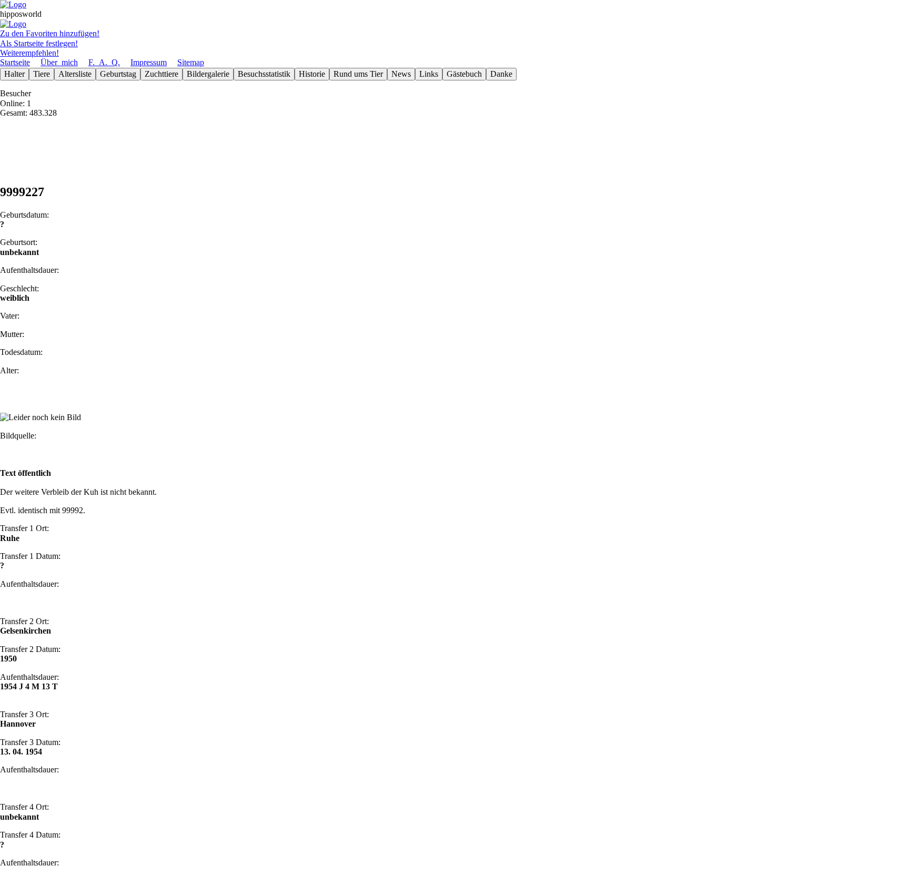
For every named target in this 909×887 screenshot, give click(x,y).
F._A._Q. (104, 62)
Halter (14, 73)
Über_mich (59, 62)
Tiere (41, 73)
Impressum (148, 62)
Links (428, 73)
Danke (501, 73)
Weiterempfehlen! (29, 52)
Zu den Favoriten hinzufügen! (49, 33)
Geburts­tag (118, 73)
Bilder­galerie (208, 73)
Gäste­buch (464, 73)
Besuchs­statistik (264, 73)
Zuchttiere (161, 73)
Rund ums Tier (358, 73)
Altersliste (75, 73)
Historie (312, 73)
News (401, 73)
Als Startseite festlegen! (39, 43)
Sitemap (190, 62)
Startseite (15, 62)
